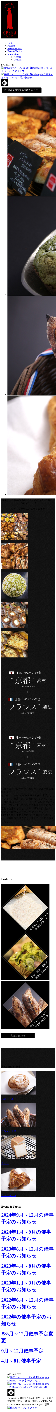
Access (17, 57)
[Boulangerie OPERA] (9, 37)
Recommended (14, 48)
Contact (17, 59)
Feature (11, 45)
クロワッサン (8, 1195)
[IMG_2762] (14, 627)
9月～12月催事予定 (22, 1351)
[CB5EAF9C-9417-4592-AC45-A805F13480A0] (14, 568)
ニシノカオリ (8, 1131)
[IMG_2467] (14, 597)
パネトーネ (7, 1099)
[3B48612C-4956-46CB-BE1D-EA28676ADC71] (14, 538)
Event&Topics (14, 51)
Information (13, 54)
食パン (5, 1163)
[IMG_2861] (14, 656)
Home (10, 43)
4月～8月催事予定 (21, 1361)
